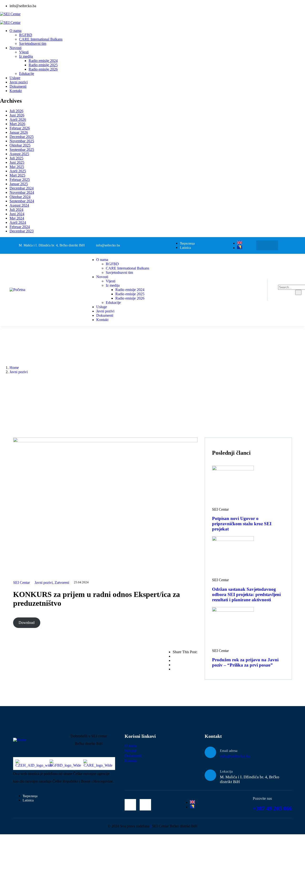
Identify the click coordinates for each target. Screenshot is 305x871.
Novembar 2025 (22, 141)
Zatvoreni (62, 583)
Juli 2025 (16, 158)
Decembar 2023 (22, 231)
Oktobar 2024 (20, 197)
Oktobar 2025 (20, 145)
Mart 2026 (17, 124)
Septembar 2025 (22, 150)
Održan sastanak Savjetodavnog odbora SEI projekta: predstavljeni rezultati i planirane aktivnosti (246, 594)
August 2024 (19, 205)
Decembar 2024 (22, 188)
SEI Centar (21, 583)
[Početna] (17, 290)
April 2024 (18, 222)
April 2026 (18, 119)
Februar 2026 (20, 128)
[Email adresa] (210, 752)
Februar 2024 (20, 227)
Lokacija (226, 771)
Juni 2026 (17, 115)
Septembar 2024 (22, 201)
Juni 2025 (17, 162)
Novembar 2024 (22, 192)
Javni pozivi (19, 372)
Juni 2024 (17, 214)
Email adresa (228, 751)
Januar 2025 (19, 184)
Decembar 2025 (22, 137)
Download (27, 623)
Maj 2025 (17, 167)
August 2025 (19, 154)
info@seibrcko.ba (235, 756)
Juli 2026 (16, 111)
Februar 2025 (20, 180)
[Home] (19, 740)
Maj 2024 (17, 218)
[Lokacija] (210, 775)
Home (14, 368)
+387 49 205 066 (272, 808)
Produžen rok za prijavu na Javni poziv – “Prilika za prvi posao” (245, 662)
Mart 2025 (17, 175)
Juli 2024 (16, 210)
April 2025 (18, 171)
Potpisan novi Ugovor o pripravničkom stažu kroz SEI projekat (241, 523)
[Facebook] (262, 245)
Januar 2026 (19, 132)
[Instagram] (272, 245)
